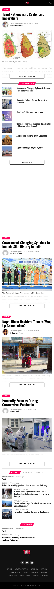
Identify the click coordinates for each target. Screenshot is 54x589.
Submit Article (15, 572)
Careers (26, 572)
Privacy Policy (25, 576)
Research (35, 572)
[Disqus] (27, 196)
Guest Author (17, 253)
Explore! (9, 569)
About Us (34, 569)
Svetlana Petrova (18, 333)
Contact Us (13, 576)
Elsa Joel (15, 411)
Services (44, 572)
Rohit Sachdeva (17, 25)
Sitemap (45, 576)
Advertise (44, 569)
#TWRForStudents (21, 569)
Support (36, 576)
